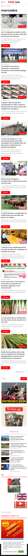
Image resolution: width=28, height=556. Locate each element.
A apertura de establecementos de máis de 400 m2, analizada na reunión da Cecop (14, 249)
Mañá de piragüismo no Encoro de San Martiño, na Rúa (17, 452)
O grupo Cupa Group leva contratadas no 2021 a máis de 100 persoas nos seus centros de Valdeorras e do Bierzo (13, 106)
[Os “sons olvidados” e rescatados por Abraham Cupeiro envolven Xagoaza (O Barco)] (5, 467)
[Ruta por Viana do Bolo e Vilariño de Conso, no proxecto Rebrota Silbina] (5, 438)
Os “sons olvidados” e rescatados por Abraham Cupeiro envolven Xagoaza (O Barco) (18, 467)
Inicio (3, 6)
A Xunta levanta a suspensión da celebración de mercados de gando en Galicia (14, 215)
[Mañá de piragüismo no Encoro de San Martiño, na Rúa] (5, 453)
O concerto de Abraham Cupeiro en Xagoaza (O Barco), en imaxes (17, 459)
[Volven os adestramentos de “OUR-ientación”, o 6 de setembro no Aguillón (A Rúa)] (5, 445)
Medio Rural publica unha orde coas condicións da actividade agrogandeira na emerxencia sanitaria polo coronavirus (13, 355)
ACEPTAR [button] (21, 551)
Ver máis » (5, 45)
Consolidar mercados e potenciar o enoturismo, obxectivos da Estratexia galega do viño (13, 69)
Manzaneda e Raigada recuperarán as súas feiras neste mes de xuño (14, 181)
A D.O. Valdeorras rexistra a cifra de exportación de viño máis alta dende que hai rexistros (14, 34)
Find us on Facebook (6, 512)
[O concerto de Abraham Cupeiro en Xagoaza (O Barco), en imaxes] (5, 460)
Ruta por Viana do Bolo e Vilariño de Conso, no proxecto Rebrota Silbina (17, 438)
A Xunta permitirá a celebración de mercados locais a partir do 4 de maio (13, 320)
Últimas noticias (14, 431)
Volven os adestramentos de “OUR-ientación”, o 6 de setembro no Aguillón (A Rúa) (18, 445)
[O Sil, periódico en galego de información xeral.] (14, 2)
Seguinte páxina (19, 371)
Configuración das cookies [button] (10, 551)
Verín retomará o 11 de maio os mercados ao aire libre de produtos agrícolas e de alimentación (13, 285)
